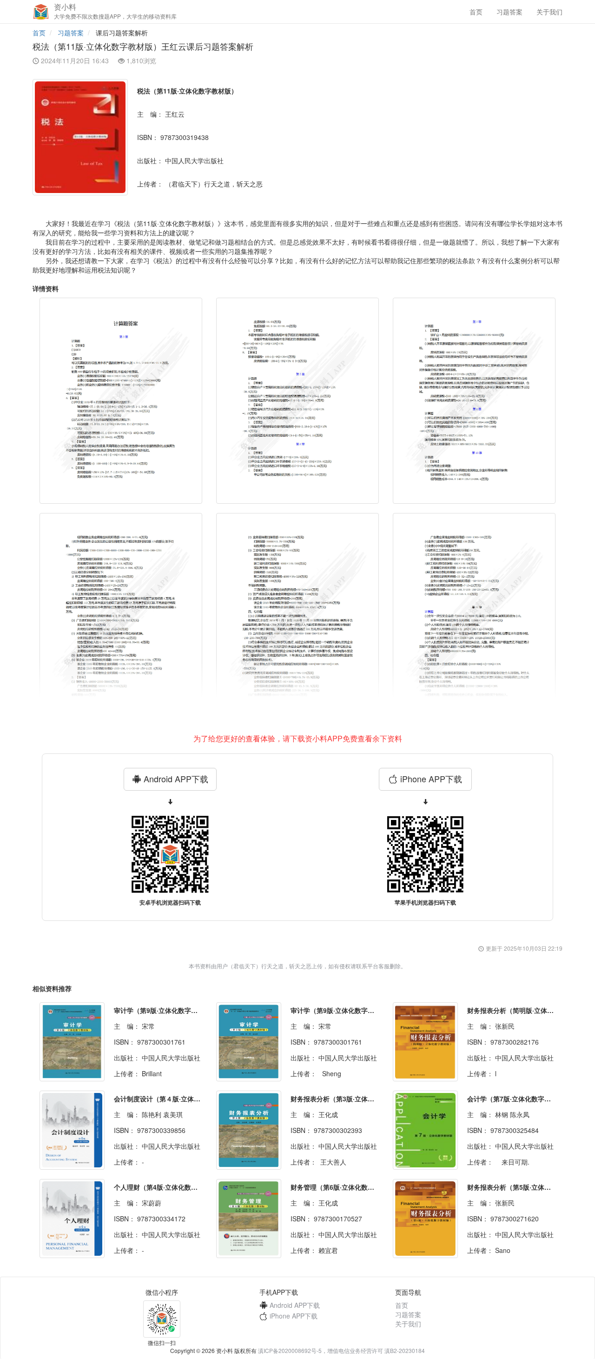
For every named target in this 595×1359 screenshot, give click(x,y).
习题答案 (509, 11)
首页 (476, 11)
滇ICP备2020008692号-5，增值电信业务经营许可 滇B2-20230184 (341, 1350)
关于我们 (549, 11)
